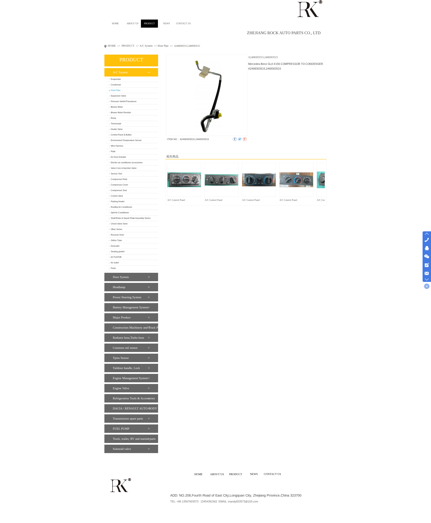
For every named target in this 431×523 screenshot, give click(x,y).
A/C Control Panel (176, 200)
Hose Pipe (163, 45)
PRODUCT (128, 45)
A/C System (146, 45)
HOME (112, 45)
